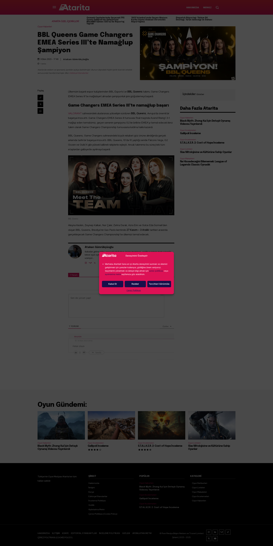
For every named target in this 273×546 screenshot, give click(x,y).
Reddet (135, 284)
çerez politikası (156, 271)
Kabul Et (112, 284)
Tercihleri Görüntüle (159, 284)
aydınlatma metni (113, 274)
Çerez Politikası (134, 290)
